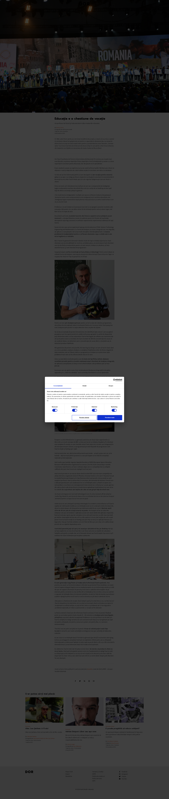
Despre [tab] (111, 386)
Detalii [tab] (85, 386)
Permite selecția (84, 417)
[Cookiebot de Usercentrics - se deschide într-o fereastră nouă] (114, 380)
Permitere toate (109, 417)
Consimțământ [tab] (58, 386)
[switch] (74, 410)
